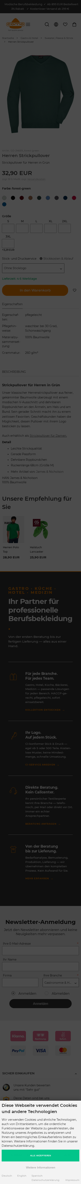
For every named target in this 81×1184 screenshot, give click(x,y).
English (21, 1175)
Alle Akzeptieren (40, 1155)
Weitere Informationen (40, 1167)
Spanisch (37, 1175)
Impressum (72, 1180)
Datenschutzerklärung (45, 1180)
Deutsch (7, 1175)
